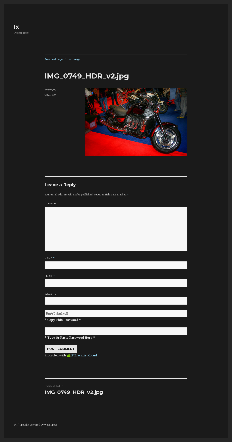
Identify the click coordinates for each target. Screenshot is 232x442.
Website (51, 293)
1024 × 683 (51, 95)
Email (50, 276)
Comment (52, 203)
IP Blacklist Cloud (84, 355)
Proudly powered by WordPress (38, 424)
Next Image (73, 59)
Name (50, 258)
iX (16, 27)
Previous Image (54, 59)
